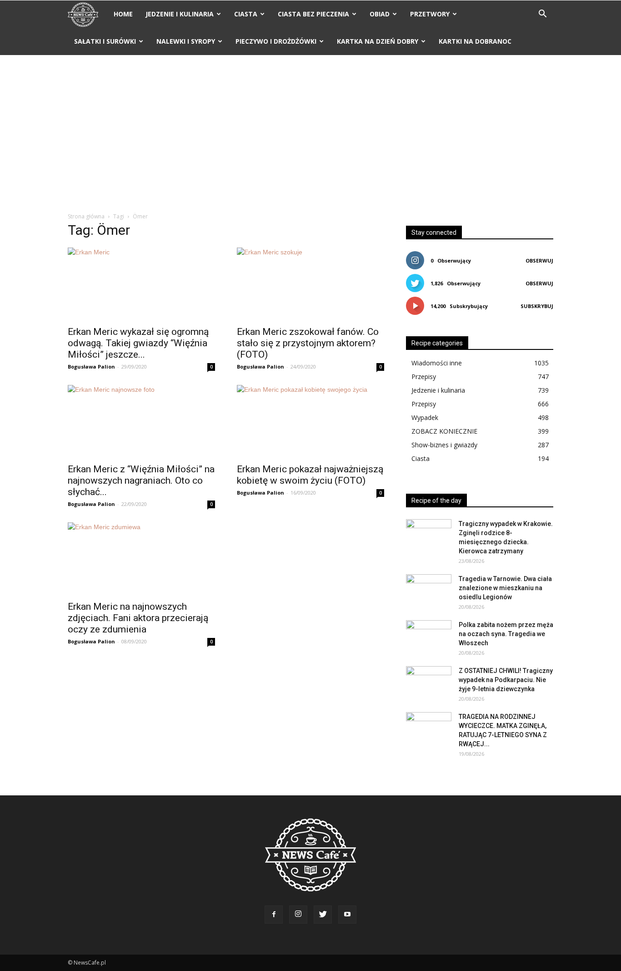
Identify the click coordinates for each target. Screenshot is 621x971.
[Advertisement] (310, 134)
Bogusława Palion (91, 366)
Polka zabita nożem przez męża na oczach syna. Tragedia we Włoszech (506, 634)
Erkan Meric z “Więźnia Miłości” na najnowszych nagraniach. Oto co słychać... (141, 480)
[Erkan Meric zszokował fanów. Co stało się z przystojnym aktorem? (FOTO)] (310, 284)
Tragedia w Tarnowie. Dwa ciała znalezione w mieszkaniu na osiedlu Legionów (505, 588)
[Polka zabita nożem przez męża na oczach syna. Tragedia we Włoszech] (428, 636)
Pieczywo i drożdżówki (275, 41)
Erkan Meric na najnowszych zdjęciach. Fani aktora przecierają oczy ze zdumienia (138, 618)
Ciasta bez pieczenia (313, 14)
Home (123, 14)
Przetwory (430, 14)
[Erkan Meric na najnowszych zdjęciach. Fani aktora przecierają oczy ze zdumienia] (141, 558)
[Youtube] (347, 914)
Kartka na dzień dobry (377, 41)
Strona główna (86, 216)
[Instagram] (298, 914)
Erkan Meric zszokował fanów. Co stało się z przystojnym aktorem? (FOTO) (308, 343)
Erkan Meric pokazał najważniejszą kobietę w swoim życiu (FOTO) (310, 475)
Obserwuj (539, 260)
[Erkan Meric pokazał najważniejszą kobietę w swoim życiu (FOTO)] (310, 421)
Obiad (380, 14)
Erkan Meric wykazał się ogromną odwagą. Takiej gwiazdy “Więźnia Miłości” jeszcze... (138, 343)
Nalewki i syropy (185, 41)
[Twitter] (323, 914)
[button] (542, 14)
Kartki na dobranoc (475, 41)
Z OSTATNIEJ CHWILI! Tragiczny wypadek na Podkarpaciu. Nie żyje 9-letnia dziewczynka (506, 680)
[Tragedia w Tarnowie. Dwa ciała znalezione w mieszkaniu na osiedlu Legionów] (428, 590)
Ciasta (245, 14)
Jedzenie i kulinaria (179, 14)
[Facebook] (274, 914)
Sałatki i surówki (105, 41)
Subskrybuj (537, 306)
